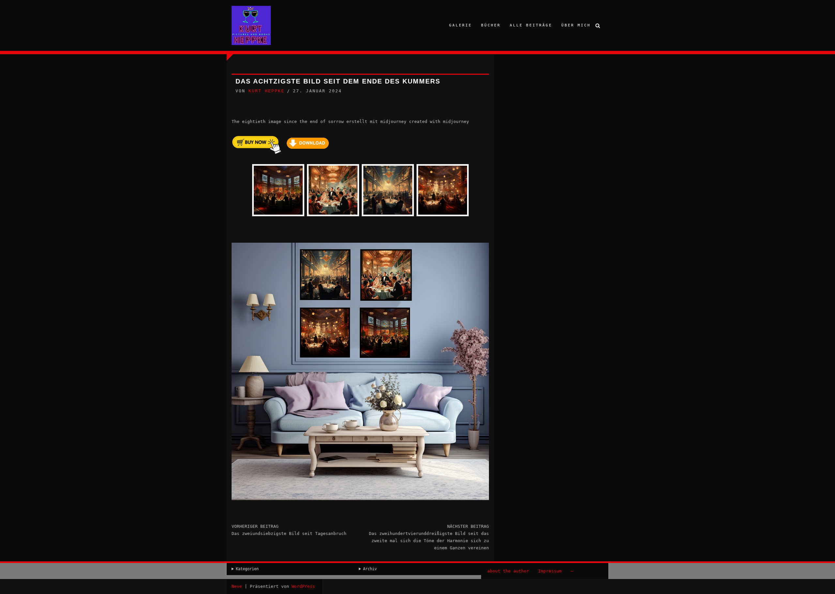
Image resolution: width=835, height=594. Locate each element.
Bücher (491, 25)
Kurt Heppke (266, 90)
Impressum (550, 571)
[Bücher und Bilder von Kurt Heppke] (251, 25)
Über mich (576, 25)
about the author (508, 571)
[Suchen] (597, 25)
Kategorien (247, 569)
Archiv (370, 569)
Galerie (460, 25)
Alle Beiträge (531, 25)
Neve (237, 586)
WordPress (303, 586)
